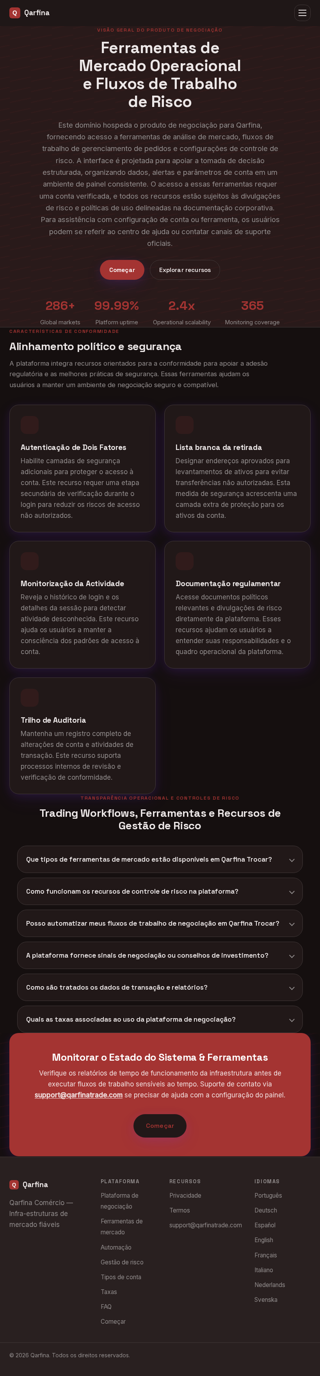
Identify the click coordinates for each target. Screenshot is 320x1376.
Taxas (109, 1292)
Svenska (265, 1299)
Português (268, 1195)
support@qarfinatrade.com (79, 1095)
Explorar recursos (185, 270)
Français (265, 1255)
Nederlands (269, 1285)
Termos (179, 1210)
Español (265, 1225)
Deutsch (265, 1210)
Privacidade (185, 1195)
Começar (122, 270)
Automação (116, 1247)
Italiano (263, 1270)
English (263, 1240)
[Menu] (302, 13)
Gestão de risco (122, 1262)
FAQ (106, 1306)
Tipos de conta (121, 1277)
